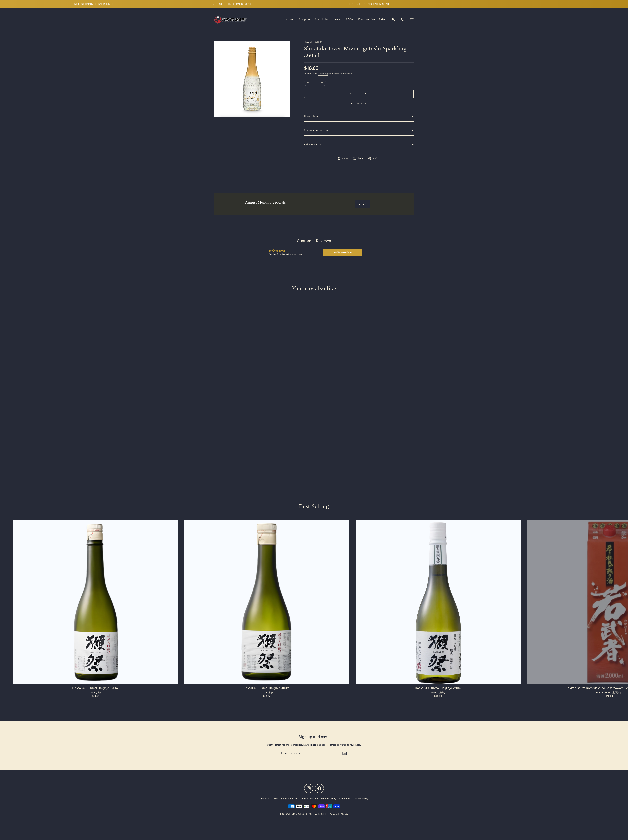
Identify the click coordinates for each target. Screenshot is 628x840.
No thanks (314, 455)
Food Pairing (314, 418)
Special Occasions (314, 443)
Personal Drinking (314, 406)
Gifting (314, 431)
